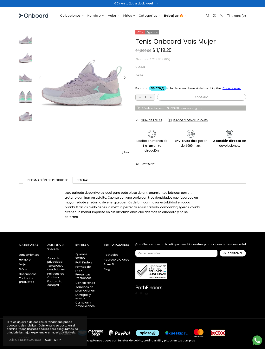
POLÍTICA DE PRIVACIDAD (24, 339)
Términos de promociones (85, 288)
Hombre (25, 259)
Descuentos (27, 274)
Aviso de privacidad (54, 259)
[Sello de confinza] (151, 271)
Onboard (29, 15)
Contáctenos (85, 283)
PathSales (111, 254)
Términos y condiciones (56, 267)
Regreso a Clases (116, 259)
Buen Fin (109, 264)
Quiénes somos (81, 255)
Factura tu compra (54, 283)
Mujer (23, 264)
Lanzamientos (29, 254)
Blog (107, 269)
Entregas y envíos (83, 296)
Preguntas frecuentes (83, 276)
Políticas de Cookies (55, 275)
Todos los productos (26, 280)
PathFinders (83, 262)
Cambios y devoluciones (85, 304)
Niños (23, 269)
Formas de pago (83, 268)
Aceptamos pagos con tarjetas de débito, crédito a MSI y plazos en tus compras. (141, 340)
